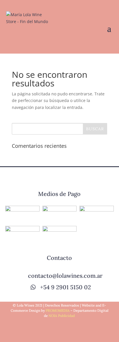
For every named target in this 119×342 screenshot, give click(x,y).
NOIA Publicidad (62, 315)
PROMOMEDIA (58, 310)
